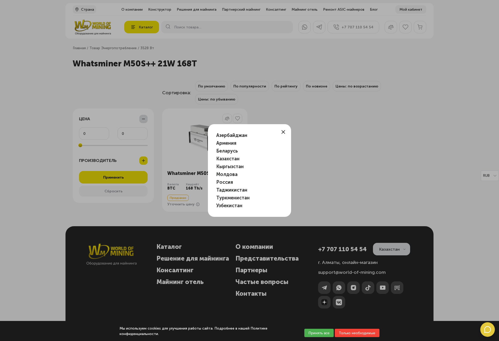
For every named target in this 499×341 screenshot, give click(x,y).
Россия (224, 182)
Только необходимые (357, 333)
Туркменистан (233, 198)
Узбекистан (229, 206)
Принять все (319, 333)
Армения (226, 143)
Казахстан (228, 159)
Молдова (227, 174)
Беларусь (227, 151)
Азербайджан (231, 135)
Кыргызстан (230, 166)
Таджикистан (231, 190)
